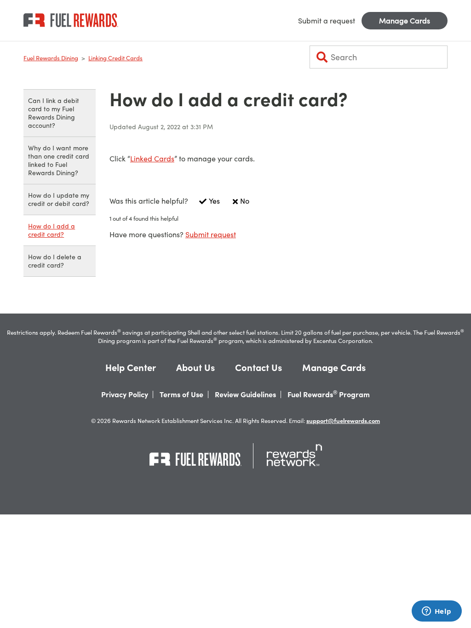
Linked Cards (152, 158)
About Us (195, 367)
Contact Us (258, 367)
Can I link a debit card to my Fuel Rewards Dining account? (53, 113)
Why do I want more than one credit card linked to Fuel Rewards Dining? (58, 160)
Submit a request (326, 20)
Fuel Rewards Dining (50, 58)
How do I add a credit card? (51, 230)
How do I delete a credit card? (54, 261)
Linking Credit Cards (115, 58)
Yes (214, 201)
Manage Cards (404, 20)
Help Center (130, 367)
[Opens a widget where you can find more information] (436, 611)
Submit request (210, 234)
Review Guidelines (245, 394)
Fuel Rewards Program (328, 394)
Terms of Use (181, 394)
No (244, 201)
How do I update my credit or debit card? (58, 199)
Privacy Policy (124, 394)
